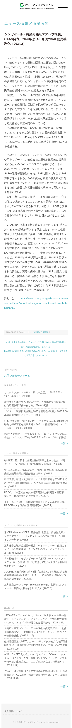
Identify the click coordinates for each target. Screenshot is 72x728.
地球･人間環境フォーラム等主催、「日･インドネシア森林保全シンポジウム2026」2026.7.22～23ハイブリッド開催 (35, 435)
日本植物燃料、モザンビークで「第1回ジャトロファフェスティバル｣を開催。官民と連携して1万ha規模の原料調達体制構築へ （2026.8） (35, 562)
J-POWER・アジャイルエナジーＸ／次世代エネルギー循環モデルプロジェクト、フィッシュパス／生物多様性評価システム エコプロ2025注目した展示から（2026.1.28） (35, 619)
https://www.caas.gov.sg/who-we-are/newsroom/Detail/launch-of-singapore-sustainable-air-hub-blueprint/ (36, 303)
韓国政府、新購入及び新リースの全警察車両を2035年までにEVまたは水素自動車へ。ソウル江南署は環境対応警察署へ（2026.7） (36, 483)
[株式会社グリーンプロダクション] (36, 4)
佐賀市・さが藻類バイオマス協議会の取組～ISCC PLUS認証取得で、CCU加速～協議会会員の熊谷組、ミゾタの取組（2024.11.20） (35, 675)
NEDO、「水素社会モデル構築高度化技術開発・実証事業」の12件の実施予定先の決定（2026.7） (34, 494)
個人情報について (13, 711)
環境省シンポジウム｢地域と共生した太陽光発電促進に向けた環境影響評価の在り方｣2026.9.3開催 (35, 404)
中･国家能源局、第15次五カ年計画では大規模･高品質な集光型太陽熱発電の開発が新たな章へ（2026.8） (35, 471)
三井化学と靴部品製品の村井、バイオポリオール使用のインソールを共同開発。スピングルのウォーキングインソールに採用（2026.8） (35, 549)
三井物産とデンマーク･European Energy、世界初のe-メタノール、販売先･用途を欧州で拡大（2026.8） (35, 586)
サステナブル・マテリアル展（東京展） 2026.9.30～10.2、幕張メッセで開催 (33, 394)
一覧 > (64, 443)
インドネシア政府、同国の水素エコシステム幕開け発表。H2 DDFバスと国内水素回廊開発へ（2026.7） (35, 504)
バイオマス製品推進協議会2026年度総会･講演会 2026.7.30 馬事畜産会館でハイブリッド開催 (36, 413)
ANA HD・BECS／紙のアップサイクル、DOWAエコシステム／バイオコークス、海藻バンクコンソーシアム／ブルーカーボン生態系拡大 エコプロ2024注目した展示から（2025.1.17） (35, 660)
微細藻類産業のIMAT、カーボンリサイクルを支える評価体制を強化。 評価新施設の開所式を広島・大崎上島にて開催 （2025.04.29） (36, 645)
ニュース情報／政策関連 (26, 23)
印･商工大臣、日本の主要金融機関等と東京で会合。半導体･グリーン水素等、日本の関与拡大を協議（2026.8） (35, 462)
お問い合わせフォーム (17, 375)
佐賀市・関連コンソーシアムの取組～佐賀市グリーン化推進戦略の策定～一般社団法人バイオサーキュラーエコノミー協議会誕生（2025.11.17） (35, 632)
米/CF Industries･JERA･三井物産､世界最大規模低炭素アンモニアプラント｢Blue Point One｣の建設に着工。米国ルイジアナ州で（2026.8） (35, 536)
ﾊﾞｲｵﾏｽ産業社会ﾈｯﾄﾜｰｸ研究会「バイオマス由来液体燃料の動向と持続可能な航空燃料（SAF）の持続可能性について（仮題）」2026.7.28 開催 (36, 424)
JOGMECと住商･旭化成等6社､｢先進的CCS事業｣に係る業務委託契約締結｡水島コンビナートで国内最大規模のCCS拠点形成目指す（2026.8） (35, 575)
